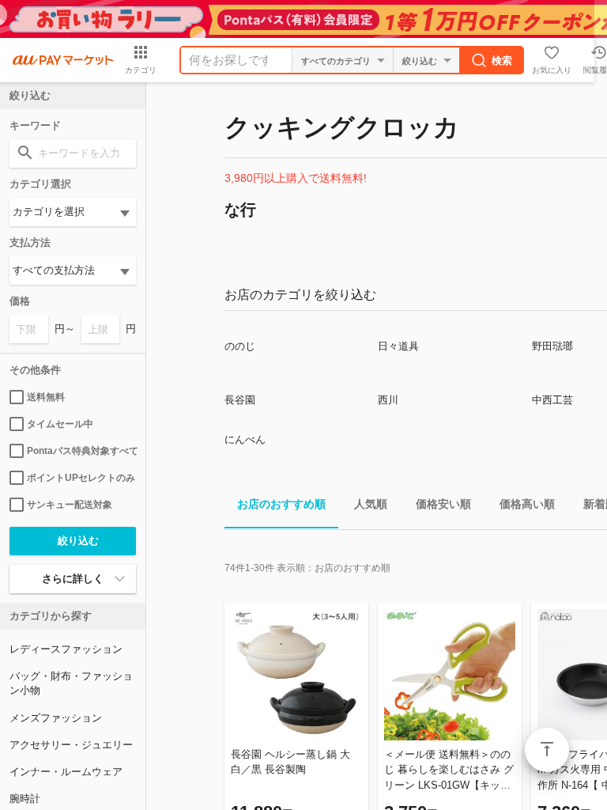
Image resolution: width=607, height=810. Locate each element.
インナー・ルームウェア (66, 772)
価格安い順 (443, 504)
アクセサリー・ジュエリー (71, 745)
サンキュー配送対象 (69, 504)
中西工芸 (552, 400)
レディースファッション (66, 649)
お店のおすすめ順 (281, 504)
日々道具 (398, 346)
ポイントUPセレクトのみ (81, 477)
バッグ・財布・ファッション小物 (71, 683)
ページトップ (547, 750)
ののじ (239, 346)
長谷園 (239, 400)
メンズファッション (55, 718)
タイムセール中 (60, 424)
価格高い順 (527, 504)
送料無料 (46, 397)
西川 (388, 400)
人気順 (370, 504)
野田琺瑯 (552, 346)
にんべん (245, 439)
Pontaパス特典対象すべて (81, 450)
